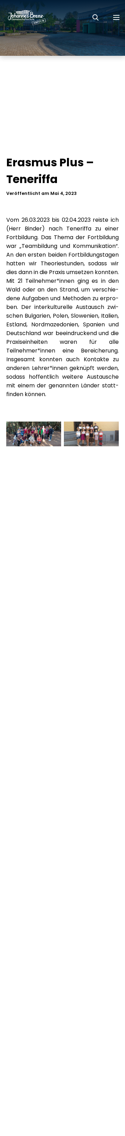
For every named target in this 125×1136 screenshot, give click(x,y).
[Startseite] (23, 17)
